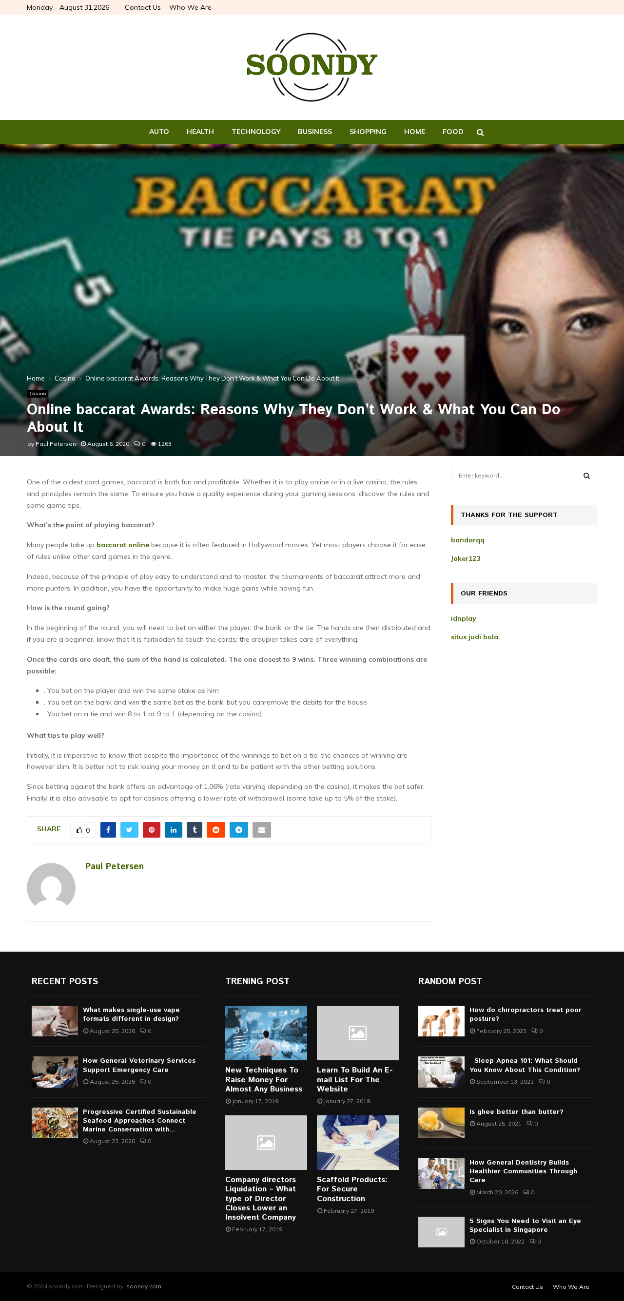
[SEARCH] (586, 475)
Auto (159, 131)
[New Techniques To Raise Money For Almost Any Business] (266, 1033)
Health (200, 131)
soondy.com (143, 1286)
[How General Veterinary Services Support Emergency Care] (55, 1071)
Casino (37, 393)
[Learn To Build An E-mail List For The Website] (358, 1033)
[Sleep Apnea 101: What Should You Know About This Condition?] (441, 1071)
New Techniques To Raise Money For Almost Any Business (263, 1079)
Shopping (368, 131)
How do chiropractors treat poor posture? (525, 1014)
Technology (256, 131)
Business (315, 131)
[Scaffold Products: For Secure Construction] (358, 1142)
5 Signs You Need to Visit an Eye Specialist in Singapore (525, 1225)
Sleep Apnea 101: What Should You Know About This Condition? (527, 1065)
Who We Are (190, 7)
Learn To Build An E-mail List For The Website (355, 1079)
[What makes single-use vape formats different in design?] (55, 1021)
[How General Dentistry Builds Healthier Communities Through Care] (441, 1173)
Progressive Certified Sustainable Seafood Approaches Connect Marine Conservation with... (139, 1120)
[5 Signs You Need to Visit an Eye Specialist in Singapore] (441, 1232)
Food (453, 131)
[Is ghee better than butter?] (441, 1123)
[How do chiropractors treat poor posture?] (441, 1021)
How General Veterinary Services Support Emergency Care (139, 1065)
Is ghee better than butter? (516, 1112)
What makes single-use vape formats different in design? (131, 1014)
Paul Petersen (56, 443)
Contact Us (143, 7)
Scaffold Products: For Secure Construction (352, 1189)
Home (414, 131)
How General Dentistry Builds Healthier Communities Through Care (523, 1171)
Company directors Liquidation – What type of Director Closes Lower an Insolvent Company (260, 1198)
